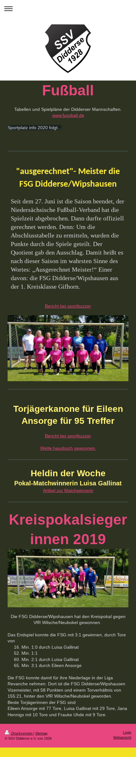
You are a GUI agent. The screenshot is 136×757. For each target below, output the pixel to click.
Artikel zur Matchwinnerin (68, 490)
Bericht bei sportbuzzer (68, 306)
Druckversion (21, 733)
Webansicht (122, 737)
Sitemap (41, 733)
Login (127, 732)
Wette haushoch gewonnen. (68, 448)
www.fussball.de (68, 115)
